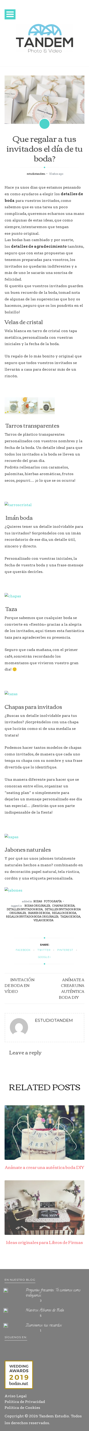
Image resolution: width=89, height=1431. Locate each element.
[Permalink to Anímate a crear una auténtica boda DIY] (44, 1158)
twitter (43, 950)
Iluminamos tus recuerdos (44, 1325)
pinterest (65, 950)
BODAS (37, 901)
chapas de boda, (63, 905)
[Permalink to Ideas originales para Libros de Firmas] (44, 1233)
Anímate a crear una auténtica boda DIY (71, 988)
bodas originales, (37, 905)
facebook (23, 950)
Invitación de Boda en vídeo (19, 985)
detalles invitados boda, (25, 909)
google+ (44, 957)
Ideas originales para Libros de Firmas (44, 1242)
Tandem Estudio (54, 1416)
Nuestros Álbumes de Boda (45, 1310)
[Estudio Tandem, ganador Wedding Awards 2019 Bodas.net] (19, 1376)
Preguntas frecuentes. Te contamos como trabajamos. (53, 1293)
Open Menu (10, 14)
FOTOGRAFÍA (53, 901)
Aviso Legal (16, 1396)
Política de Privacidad (25, 1402)
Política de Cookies (22, 1407)
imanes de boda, (39, 913)
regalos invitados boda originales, (32, 916)
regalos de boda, (64, 913)
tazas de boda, (70, 916)
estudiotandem (36, 173)
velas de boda (43, 920)
